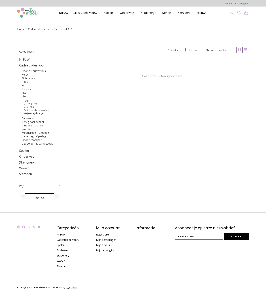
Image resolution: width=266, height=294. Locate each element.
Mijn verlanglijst (105, 250)
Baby (25, 82)
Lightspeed (71, 287)
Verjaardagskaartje (33, 113)
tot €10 (27, 101)
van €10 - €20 (30, 104)
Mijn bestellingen (106, 239)
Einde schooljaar (32, 140)
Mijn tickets (103, 245)
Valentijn (27, 129)
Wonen (24, 168)
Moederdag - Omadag (35, 132)
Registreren (103, 234)
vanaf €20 (29, 107)
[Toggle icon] (232, 13)
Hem (57, 29)
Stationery (27, 162)
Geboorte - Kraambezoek (37, 143)
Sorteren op (196, 50)
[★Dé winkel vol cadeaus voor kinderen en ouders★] (27, 13)
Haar (25, 92)
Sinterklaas (28, 78)
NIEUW (63, 13)
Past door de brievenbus (36, 110)
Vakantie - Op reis (32, 125)
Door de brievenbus (34, 71)
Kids (24, 85)
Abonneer (236, 236)
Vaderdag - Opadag (34, 136)
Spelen (24, 150)
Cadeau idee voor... (39, 29)
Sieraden (25, 174)
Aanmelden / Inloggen (236, 3)
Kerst (25, 74)
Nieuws (201, 13)
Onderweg (26, 156)
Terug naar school (33, 122)
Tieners (26, 89)
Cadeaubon (28, 118)
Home (21, 29)
